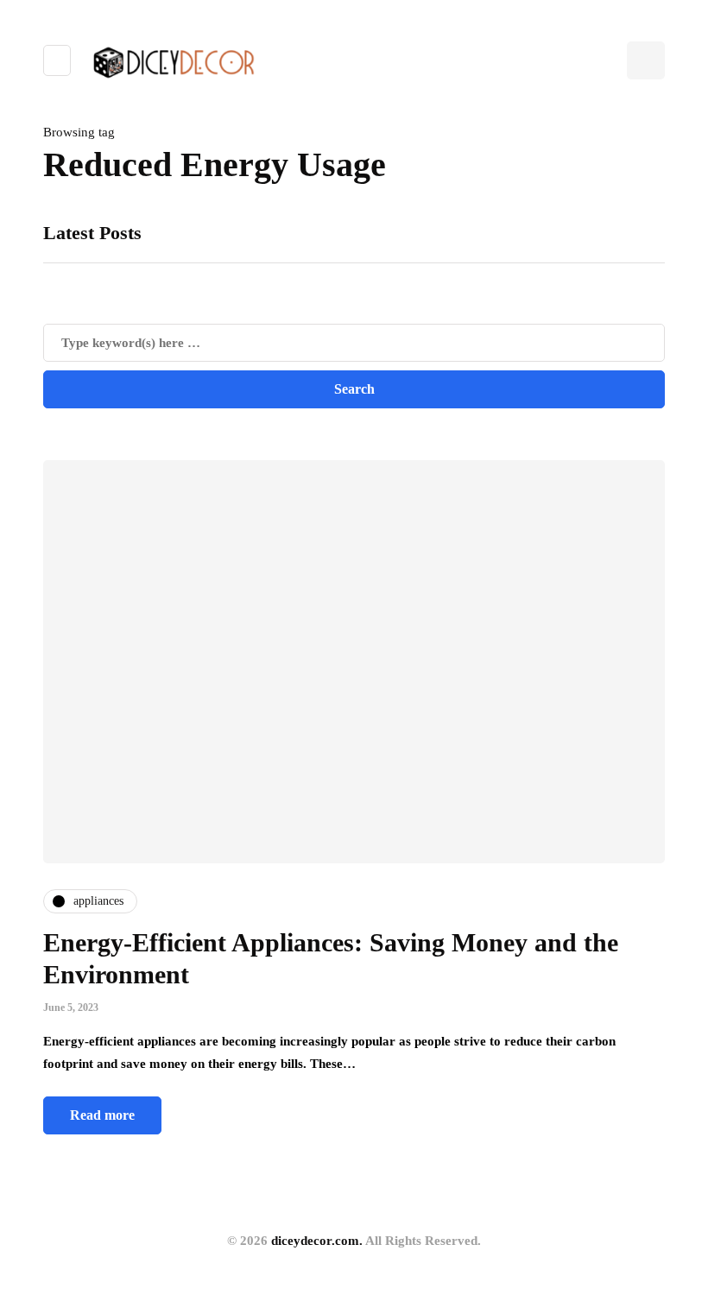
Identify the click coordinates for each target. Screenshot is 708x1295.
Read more (102, 1115)
